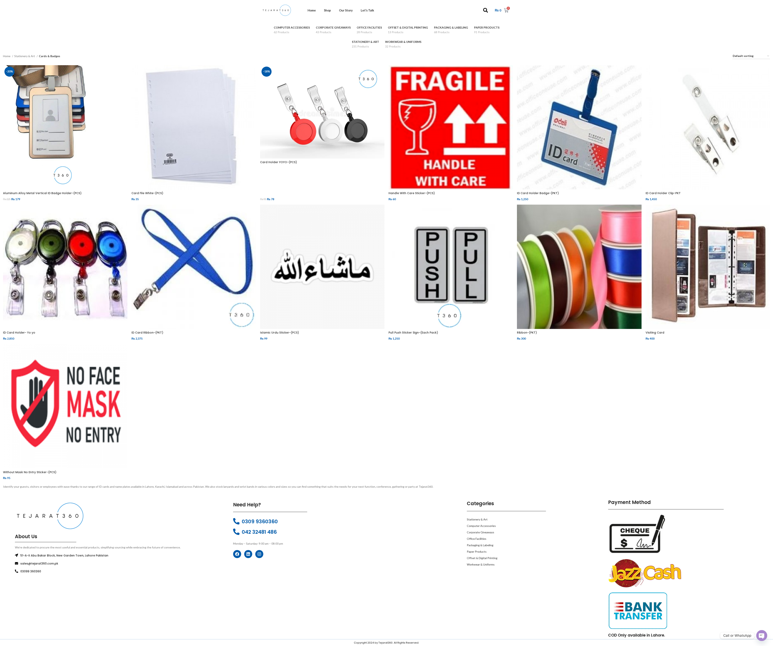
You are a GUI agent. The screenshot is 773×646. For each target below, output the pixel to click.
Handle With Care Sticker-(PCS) (412, 193)
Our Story (346, 10)
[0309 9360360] (236, 521)
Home (312, 10)
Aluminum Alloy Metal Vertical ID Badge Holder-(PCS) (42, 193)
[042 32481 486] (236, 532)
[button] (485, 10)
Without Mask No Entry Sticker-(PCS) (29, 472)
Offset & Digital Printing (482, 558)
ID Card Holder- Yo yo (19, 333)
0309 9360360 (260, 521)
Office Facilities (476, 538)
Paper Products (477, 551)
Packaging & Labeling (480, 545)
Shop (327, 10)
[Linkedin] (248, 554)
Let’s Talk (367, 10)
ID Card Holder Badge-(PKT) (538, 193)
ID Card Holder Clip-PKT (663, 193)
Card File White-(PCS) (147, 193)
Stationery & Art (25, 56)
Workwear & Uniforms (481, 564)
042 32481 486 (259, 532)
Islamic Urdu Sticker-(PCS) (279, 333)
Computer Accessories (481, 526)
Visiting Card (655, 333)
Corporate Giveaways (480, 532)
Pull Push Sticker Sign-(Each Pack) (413, 333)
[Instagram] (259, 554)
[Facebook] (237, 554)
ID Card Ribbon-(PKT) (147, 333)
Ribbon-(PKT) (527, 333)
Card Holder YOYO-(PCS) (278, 162)
